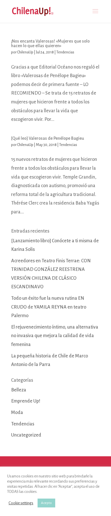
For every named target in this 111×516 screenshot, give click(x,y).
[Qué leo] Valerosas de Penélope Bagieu (47, 138)
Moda (17, 412)
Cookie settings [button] (21, 503)
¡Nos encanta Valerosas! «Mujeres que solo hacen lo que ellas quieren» (50, 43)
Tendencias (65, 52)
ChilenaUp (25, 52)
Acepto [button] (46, 503)
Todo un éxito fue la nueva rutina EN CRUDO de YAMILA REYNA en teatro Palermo (48, 307)
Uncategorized (26, 435)
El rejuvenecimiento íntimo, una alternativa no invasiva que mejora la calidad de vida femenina (54, 336)
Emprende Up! (25, 401)
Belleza (18, 390)
